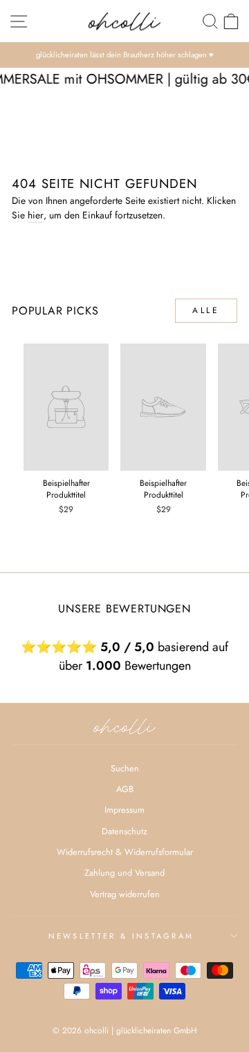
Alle (205, 310)
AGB (124, 789)
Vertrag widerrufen (125, 894)
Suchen (125, 768)
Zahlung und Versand (124, 872)
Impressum (124, 809)
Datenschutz (124, 831)
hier (36, 215)
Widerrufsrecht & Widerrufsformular (125, 851)
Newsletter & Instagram (121, 935)
